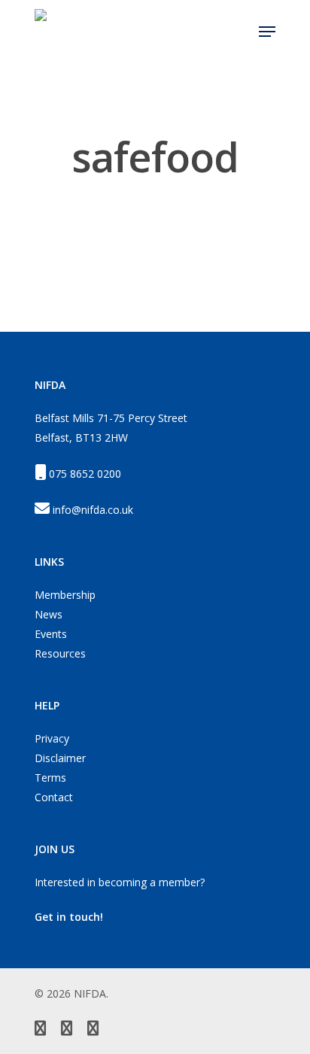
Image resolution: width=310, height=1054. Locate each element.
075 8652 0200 (85, 473)
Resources (60, 653)
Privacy (52, 738)
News (48, 614)
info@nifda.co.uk (93, 510)
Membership (65, 595)
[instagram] (93, 1030)
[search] (238, 31)
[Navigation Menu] (267, 31)
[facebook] (66, 1030)
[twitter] (40, 1030)
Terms (50, 777)
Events (51, 634)
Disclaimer (60, 758)
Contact (54, 797)
